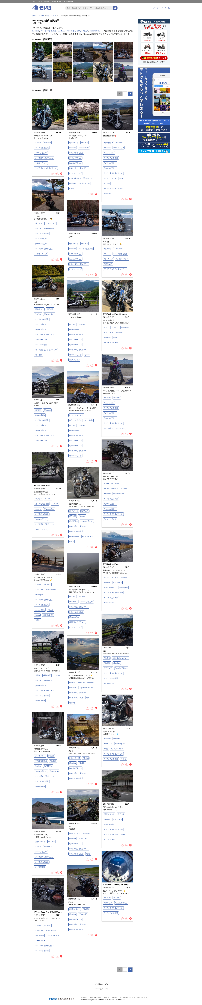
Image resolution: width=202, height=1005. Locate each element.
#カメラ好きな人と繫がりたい (115, 269)
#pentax (71, 188)
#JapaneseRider (84, 148)
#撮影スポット (109, 814)
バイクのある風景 (48, 31)
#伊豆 (88, 698)
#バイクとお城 (74, 758)
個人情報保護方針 (125, 997)
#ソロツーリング (41, 163)
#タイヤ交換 (39, 935)
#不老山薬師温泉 (41, 761)
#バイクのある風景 (42, 148)
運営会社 (84, 997)
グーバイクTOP (38, 16)
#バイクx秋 (89, 420)
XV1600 (61, 31)
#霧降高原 (47, 675)
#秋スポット (39, 223)
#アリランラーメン (111, 489)
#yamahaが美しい (75, 163)
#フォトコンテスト (76, 415)
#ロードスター (40, 941)
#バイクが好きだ (41, 345)
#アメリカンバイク (111, 343)
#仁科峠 (72, 703)
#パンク (124, 759)
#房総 (106, 749)
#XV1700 (119, 332)
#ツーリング (51, 223)
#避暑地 (107, 658)
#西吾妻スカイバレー (120, 658)
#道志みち (85, 511)
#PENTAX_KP (118, 148)
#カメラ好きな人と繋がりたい (46, 168)
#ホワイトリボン (53, 935)
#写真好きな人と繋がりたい (79, 183)
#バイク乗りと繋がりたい (44, 158)
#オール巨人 (108, 428)
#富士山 (50, 610)
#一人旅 (107, 183)
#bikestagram (123, 587)
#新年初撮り (108, 143)
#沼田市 (124, 834)
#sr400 (71, 541)
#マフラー (38, 499)
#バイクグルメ (40, 756)
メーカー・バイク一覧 (161, 8)
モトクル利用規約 (95, 997)
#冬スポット (73, 511)
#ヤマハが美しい (41, 153)
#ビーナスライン (75, 420)
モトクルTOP (51, 16)
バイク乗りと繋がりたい (77, 31)
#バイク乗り (108, 332)
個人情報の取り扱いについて (143, 997)
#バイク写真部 (109, 840)
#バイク (107, 327)
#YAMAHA (108, 264)
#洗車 (115, 337)
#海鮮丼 (51, 756)
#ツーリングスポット (112, 484)
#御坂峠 (37, 620)
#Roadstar (47, 143)
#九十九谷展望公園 (42, 504)
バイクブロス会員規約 (110, 997)
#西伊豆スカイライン (77, 622)
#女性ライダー (87, 536)
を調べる (153, 58)
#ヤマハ (115, 327)
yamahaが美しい (96, 31)
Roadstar (35, 31)
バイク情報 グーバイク (101, 989)
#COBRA (48, 499)
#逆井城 (86, 758)
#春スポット (73, 143)
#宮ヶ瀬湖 (38, 355)
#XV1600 (38, 143)
